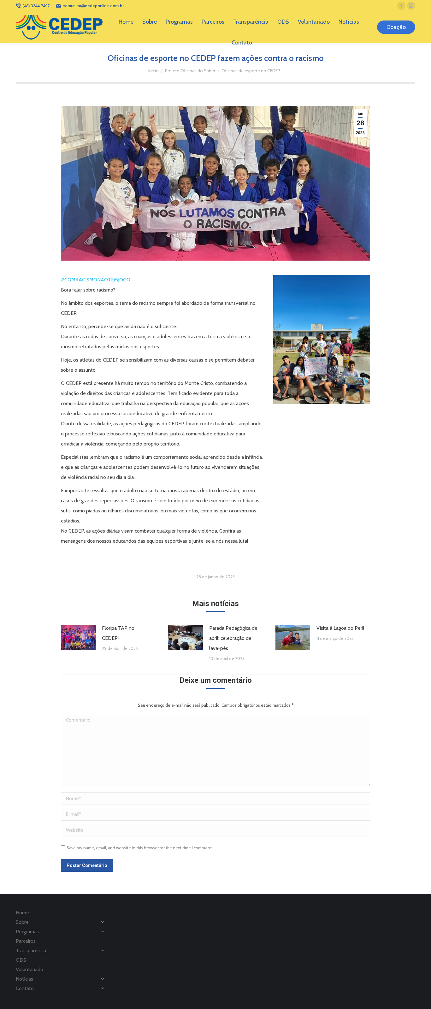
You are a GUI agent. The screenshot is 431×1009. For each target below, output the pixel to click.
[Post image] (78, 637)
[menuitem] (126, 22)
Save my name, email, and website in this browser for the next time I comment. (140, 847)
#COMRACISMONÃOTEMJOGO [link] (95, 280)
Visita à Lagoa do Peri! (340, 628)
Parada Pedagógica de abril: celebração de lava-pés (233, 638)
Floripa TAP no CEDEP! (118, 633)
